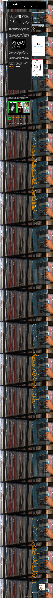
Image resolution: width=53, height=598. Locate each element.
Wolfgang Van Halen (34, 573)
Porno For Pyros (34, 393)
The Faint (33, 505)
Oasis (32, 368)
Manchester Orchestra (35, 321)
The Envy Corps (34, 503)
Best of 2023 (33, 122)
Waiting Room (33, 557)
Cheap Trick (33, 156)
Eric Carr (33, 208)
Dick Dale (33, 186)
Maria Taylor (33, 324)
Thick (32, 526)
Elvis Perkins (33, 205)
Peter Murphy (33, 387)
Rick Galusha (33, 416)
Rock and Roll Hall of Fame (35, 424)
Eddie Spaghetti (34, 202)
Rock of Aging (33, 426)
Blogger (31, 596)
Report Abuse (34, 582)
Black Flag (33, 128)
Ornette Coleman (34, 371)
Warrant (33, 559)
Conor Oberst (33, 165)
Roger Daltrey (33, 427)
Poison (32, 392)
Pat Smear (33, 379)
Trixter (32, 539)
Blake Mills (33, 130)
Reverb (33, 414)
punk (32, 397)
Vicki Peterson (33, 551)
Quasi (32, 398)
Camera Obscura (34, 150)
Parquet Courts (34, 378)
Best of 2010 (33, 118)
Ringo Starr (33, 420)
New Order (33, 362)
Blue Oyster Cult (34, 131)
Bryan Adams (33, 144)
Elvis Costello (33, 204)
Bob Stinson (33, 136)
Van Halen (33, 546)
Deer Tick (33, 181)
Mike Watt (33, 338)
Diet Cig (33, 188)
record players (33, 410)
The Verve (33, 523)
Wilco (32, 569)
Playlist (32, 390)
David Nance (33, 175)
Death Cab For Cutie (34, 177)
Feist (32, 217)
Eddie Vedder (33, 203)
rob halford (33, 423)
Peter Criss (33, 386)
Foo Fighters (33, 221)
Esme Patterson (34, 210)
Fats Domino (33, 216)
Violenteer (33, 556)
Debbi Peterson (34, 179)
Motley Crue (33, 346)
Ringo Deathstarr (34, 419)
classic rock (33, 160)
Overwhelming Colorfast (35, 374)
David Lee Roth (34, 173)
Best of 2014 (33, 120)
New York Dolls (34, 363)
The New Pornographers (35, 519)
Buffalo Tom (33, 145)
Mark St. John (33, 325)
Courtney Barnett (34, 166)
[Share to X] (17, 66)
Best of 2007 (33, 116)
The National (33, 518)
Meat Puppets (33, 333)
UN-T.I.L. (33, 544)
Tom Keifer (33, 532)
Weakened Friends (34, 563)
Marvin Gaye (33, 326)
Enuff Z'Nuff (33, 207)
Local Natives (33, 309)
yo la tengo (33, 576)
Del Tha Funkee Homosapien (35, 182)
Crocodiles (33, 168)
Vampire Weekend (34, 545)
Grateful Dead (33, 228)
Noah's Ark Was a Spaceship (35, 367)
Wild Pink (33, 570)
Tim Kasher (33, 530)
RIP (32, 421)
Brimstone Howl (34, 141)
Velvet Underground (34, 549)
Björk (32, 127)
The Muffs (33, 517)
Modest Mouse (34, 344)
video (32, 552)
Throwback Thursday (34, 528)
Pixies (32, 389)
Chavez (33, 155)
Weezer (33, 565)
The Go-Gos (33, 508)
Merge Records (34, 336)
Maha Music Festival (34, 319)
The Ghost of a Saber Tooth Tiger (36, 507)
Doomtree (33, 194)
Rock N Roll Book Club (35, 425)
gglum (32, 225)
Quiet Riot (33, 400)
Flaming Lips (33, 220)
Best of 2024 (33, 123)
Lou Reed (33, 312)
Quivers (33, 401)
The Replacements (34, 520)
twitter (32, 542)
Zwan (32, 580)
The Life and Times (34, 514)
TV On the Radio (34, 540)
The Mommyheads (34, 515)
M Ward (33, 314)
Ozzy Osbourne (34, 375)
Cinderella (33, 158)
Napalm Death (33, 357)
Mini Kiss (33, 339)
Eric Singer (33, 209)
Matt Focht (33, 328)
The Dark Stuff (14, 4)
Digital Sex (33, 189)
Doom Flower (33, 193)
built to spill (33, 146)
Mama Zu (33, 320)
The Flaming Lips (34, 506)
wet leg (33, 567)
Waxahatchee (33, 561)
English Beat (33, 206)
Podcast (33, 391)
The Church (33, 498)
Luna (32, 313)
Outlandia (33, 372)
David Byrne (33, 171)
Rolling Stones (33, 428)
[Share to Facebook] (18, 66)
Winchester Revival (34, 571)
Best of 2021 (33, 121)
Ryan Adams (33, 431)
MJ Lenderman (34, 343)
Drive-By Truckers (34, 197)
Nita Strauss (33, 366)
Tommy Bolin (33, 533)
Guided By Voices (34, 232)
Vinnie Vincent (33, 554)
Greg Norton (33, 229)
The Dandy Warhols (34, 499)
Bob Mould (33, 135)
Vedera (33, 547)
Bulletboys (33, 147)
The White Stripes (34, 525)
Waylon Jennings (34, 562)
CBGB (32, 153)
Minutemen (33, 341)
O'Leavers (10, 54)
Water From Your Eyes (35, 560)
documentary (33, 191)
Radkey (33, 405)
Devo (32, 184)
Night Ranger (33, 364)
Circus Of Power (34, 159)
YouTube (33, 577)
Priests (32, 395)
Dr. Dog (33, 195)
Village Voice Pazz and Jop (35, 553)
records (33, 412)
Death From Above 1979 (35, 178)
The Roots (33, 521)
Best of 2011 (33, 119)
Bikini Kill (33, 126)
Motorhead (33, 347)
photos (32, 388)
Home (19, 91)
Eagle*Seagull (33, 200)
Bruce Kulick (33, 143)
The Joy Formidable (34, 511)
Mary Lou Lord (34, 327)
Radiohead (33, 404)
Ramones (33, 406)
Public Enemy (33, 396)
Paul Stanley (33, 381)
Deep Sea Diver (34, 180)
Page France (33, 377)
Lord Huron (33, 310)
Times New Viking (34, 531)
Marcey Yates (33, 323)
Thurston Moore (34, 529)
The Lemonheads (34, 513)
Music (32, 352)
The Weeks (33, 524)
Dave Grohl (33, 170)
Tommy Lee (33, 534)
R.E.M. (32, 402)
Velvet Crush (33, 548)
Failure (32, 213)
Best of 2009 (33, 117)
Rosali (32, 429)
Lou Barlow (33, 311)
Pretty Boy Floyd (34, 394)
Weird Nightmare (34, 566)
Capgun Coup (33, 151)
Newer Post (10, 91)
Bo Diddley (33, 132)
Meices (33, 334)
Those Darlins (33, 527)
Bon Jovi (33, 137)
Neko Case (33, 358)
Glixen (32, 226)
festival (32, 218)
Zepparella (33, 578)
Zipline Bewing (33, 579)
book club (33, 138)
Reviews (33, 415)
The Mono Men (34, 516)
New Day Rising (34, 360)
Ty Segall (33, 543)
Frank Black (33, 222)
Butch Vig (33, 149)
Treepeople (33, 538)
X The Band (33, 574)
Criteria (33, 167)
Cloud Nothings (34, 161)
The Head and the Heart (35, 510)
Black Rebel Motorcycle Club (35, 129)
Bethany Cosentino (34, 124)
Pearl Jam (33, 384)
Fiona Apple (33, 219)
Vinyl (32, 555)
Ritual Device (33, 422)
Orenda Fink (33, 370)
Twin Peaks (33, 541)
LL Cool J (33, 307)
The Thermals (33, 522)
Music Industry (33, 353)
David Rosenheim (34, 176)
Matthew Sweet (34, 331)
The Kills (33, 512)
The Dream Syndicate (34, 501)
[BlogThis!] (16, 66)
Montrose (33, 345)
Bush (32, 148)
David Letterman (34, 174)
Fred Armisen (33, 223)
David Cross (33, 172)
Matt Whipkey (33, 330)
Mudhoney (33, 351)
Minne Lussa (33, 340)
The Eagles (33, 502)
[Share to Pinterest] (19, 66)
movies (33, 348)
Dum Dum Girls (34, 199)
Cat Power (33, 152)
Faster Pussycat (34, 215)
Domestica (33, 192)
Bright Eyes (33, 140)
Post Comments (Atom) (15, 92)
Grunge (33, 231)
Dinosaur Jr (33, 190)
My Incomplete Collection (35, 355)
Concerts (33, 164)
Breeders (33, 139)
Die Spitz (33, 187)
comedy (33, 163)
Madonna (33, 317)
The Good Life (33, 509)
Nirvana (33, 365)
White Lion (33, 568)
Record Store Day (34, 411)
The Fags (33, 504)
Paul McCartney (34, 380)
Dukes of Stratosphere (35, 198)
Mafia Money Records (34, 318)
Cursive (33, 169)
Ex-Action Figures (34, 211)
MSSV (32, 349)
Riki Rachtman (33, 417)
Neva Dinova (33, 359)
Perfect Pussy (33, 385)
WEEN (32, 564)
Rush (32, 430)
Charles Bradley (34, 154)
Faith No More (33, 214)
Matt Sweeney (33, 329)
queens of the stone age (35, 399)
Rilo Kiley (33, 418)
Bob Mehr (33, 134)
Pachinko (33, 376)
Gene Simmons (34, 224)
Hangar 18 (10, 24)
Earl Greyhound (34, 201)
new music (33, 361)
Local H (33, 308)
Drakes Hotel (33, 196)
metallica (33, 337)
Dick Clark (33, 185)
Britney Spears (34, 142)
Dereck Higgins (34, 183)
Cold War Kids (33, 162)
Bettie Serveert (34, 125)
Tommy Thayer (34, 536)
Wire (32, 572)
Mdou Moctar (33, 332)
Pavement (33, 383)
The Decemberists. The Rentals (36, 500)
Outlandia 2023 (34, 373)
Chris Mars (33, 157)
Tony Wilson (33, 537)
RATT (32, 409)
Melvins (33, 335)
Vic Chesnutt (33, 550)
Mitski (32, 342)
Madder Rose (33, 316)
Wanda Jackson (34, 558)
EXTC (32, 212)
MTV (32, 350)
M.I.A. (32, 315)
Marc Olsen (33, 322)
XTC (32, 575)
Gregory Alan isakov (34, 230)
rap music (33, 407)
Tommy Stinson (34, 535)
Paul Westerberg (34, 382)
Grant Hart (33, 227)
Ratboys (33, 408)
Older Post (28, 91)
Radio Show (33, 403)
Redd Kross (33, 413)
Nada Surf (33, 356)
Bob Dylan (33, 133)
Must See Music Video (35, 354)
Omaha (33, 369)
